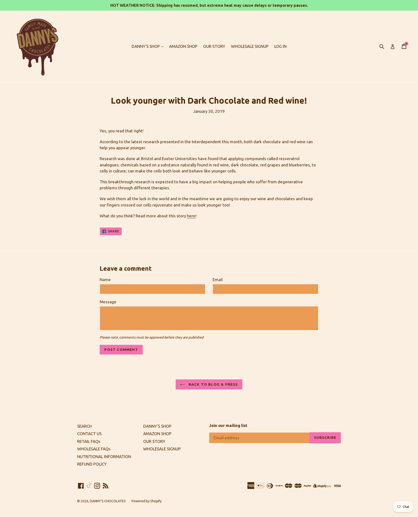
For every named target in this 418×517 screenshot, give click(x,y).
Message (108, 301)
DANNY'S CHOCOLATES (108, 501)
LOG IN (280, 46)
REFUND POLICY (92, 464)
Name (105, 279)
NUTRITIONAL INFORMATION (104, 456)
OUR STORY (214, 46)
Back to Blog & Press (212, 384)
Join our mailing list (228, 425)
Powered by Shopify (147, 501)
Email (218, 279)
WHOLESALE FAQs (94, 448)
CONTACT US (89, 433)
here (191, 215)
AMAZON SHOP (183, 46)
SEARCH (84, 426)
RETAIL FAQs (88, 441)
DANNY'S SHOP (146, 46)
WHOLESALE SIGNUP (250, 46)
